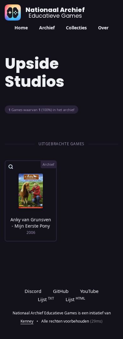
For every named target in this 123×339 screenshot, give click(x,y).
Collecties (76, 28)
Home (21, 28)
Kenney (26, 321)
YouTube (89, 291)
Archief (47, 28)
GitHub (60, 291)
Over (103, 28)
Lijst (46, 299)
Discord (33, 291)
